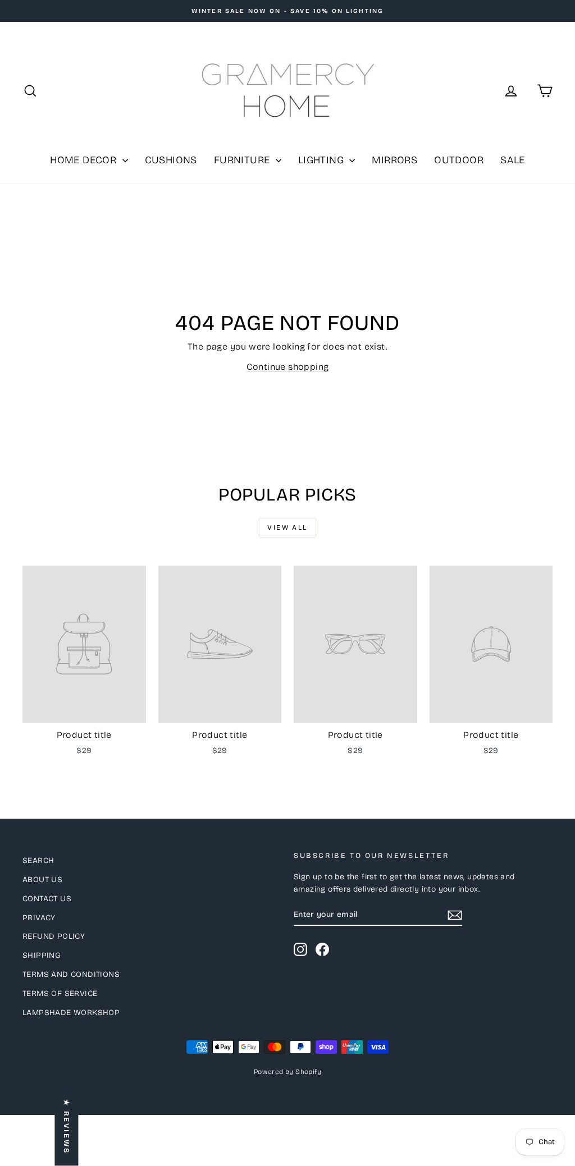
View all (287, 527)
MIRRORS (394, 160)
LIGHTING (322, 160)
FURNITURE (243, 160)
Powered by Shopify (287, 1072)
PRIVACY (39, 917)
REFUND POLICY (53, 936)
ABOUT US (42, 879)
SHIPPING (41, 955)
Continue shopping (288, 366)
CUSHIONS (171, 160)
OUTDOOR (458, 160)
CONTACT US (46, 898)
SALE (512, 160)
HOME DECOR (84, 160)
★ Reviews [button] (66, 1127)
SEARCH (38, 860)
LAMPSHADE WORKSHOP (71, 1012)
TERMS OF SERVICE (59, 993)
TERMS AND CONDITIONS (71, 974)
